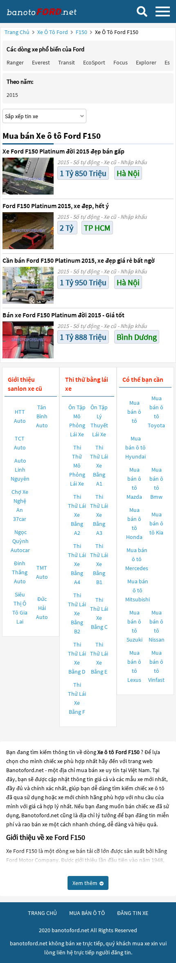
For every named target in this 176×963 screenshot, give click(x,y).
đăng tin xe (132, 913)
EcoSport (94, 62)
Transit (66, 62)
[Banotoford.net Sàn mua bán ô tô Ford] (47, 11)
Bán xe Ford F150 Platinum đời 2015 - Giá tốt (63, 315)
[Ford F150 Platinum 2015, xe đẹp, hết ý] (28, 230)
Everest (41, 62)
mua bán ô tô (87, 913)
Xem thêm (85, 883)
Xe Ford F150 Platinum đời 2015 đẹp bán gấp (63, 151)
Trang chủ (17, 32)
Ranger (15, 62)
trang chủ (42, 913)
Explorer (146, 62)
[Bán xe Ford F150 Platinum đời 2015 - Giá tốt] (28, 339)
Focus (120, 62)
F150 (82, 32)
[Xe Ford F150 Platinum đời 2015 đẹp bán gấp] (28, 176)
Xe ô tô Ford (52, 32)
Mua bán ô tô (134, 411)
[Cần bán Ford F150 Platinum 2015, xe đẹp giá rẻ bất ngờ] (28, 285)
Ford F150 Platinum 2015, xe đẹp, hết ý (55, 206)
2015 (12, 95)
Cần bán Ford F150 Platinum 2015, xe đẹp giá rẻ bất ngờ (78, 260)
